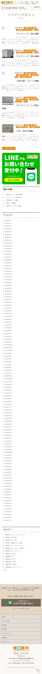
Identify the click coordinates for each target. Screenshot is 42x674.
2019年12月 (8, 447)
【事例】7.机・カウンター (13, 551)
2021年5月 (8, 398)
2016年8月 (8, 517)
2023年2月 (8, 339)
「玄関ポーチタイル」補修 (13, 206)
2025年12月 (8, 243)
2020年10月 (8, 418)
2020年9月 (8, 421)
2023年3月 (8, 336)
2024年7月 (8, 291)
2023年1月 (8, 342)
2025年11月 (8, 246)
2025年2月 (8, 271)
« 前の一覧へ (9, 148)
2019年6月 (8, 461)
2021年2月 (8, 407)
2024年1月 (8, 308)
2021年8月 (8, 390)
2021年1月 (8, 410)
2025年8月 (8, 254)
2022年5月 (8, 365)
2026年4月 (8, 232)
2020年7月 (8, 427)
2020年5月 (8, 432)
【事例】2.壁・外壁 (30, 28)
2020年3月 (8, 438)
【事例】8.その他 (22, 99)
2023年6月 (8, 328)
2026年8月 (8, 220)
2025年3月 (8, 268)
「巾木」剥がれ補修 (24, 131)
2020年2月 (8, 441)
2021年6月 (8, 396)
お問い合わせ (5, 642)
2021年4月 (8, 401)
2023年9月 (8, 319)
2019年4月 (8, 466)
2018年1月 (8, 509)
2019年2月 (8, 472)
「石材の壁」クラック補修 (27, 81)
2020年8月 (8, 424)
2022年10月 (8, 350)
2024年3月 (8, 302)
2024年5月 (8, 297)
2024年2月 (8, 305)
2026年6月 (8, 226)
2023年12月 (8, 311)
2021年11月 (8, 381)
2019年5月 (8, 463)
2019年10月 (8, 452)
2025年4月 (8, 265)
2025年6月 (8, 260)
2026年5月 (8, 229)
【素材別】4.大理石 (11, 564)
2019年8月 (8, 455)
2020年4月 (8, 435)
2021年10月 (8, 384)
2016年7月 (8, 520)
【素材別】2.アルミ (11, 559)
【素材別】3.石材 (26, 77)
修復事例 (4, 629)
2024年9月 (8, 285)
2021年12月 (8, 379)
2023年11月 (8, 314)
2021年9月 (8, 387)
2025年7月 (8, 257)
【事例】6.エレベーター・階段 (14, 548)
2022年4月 (8, 367)
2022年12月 (8, 345)
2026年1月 (8, 240)
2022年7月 (8, 359)
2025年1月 (8, 274)
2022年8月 (8, 356)
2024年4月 (8, 299)
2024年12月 (8, 277)
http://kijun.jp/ (21, 656)
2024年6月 (8, 294)
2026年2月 (8, 237)
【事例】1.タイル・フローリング (15, 535)
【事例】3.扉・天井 (22, 75)
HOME (3, 617)
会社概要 (4, 625)
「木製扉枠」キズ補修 (11, 200)
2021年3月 (8, 404)
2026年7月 (8, 223)
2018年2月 (8, 506)
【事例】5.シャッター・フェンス (15, 545)
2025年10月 (8, 248)
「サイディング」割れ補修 (27, 34)
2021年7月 (8, 393)
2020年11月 (8, 415)
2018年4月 (8, 500)
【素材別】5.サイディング (24, 30)
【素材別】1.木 (34, 127)
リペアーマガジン (6, 633)
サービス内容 (5, 621)
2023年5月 (8, 330)
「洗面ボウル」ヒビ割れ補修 (13, 194)
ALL (36, 30)
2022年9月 (8, 353)
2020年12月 (8, 413)
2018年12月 (8, 478)
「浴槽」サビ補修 (10, 203)
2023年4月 (8, 333)
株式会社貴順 (24, 653)
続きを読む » (35, 43)
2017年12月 (8, 512)
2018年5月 (8, 497)
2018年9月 (8, 486)
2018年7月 (8, 492)
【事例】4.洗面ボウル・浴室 (13, 543)
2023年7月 (8, 325)
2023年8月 (8, 322)
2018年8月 (8, 489)
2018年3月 (8, 503)
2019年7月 (8, 458)
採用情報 (4, 637)
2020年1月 (8, 444)
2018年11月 (8, 480)
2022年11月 (8, 347)
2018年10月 (8, 483)
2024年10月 (8, 282)
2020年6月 (8, 430)
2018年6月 (8, 495)
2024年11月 (8, 280)
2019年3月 (8, 469)
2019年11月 (8, 449)
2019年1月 (8, 475)
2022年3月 (8, 370)
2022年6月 (8, 362)
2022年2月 (8, 373)
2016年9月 (8, 514)
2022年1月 (8, 376)
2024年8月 (8, 288)
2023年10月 (8, 316)
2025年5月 (8, 263)
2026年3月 (8, 234)
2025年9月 (8, 251)
